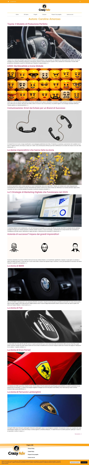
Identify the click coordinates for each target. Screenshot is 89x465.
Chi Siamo (26, 14)
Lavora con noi (70, 14)
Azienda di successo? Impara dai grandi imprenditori (33, 234)
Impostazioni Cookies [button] (75, 462)
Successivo (78, 434)
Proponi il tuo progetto (56, 14)
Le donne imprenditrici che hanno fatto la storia (30, 150)
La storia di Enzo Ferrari (19, 350)
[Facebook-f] (80, 1)
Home (17, 14)
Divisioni (44, 14)
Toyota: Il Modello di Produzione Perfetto (27, 24)
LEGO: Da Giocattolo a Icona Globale (25, 66)
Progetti (35, 14)
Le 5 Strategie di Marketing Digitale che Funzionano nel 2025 (37, 192)
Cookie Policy (31, 451)
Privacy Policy (31, 448)
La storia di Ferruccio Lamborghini (24, 392)
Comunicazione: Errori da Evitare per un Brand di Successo (36, 108)
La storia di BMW (15, 266)
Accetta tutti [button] (84, 462)
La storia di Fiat (14, 308)
